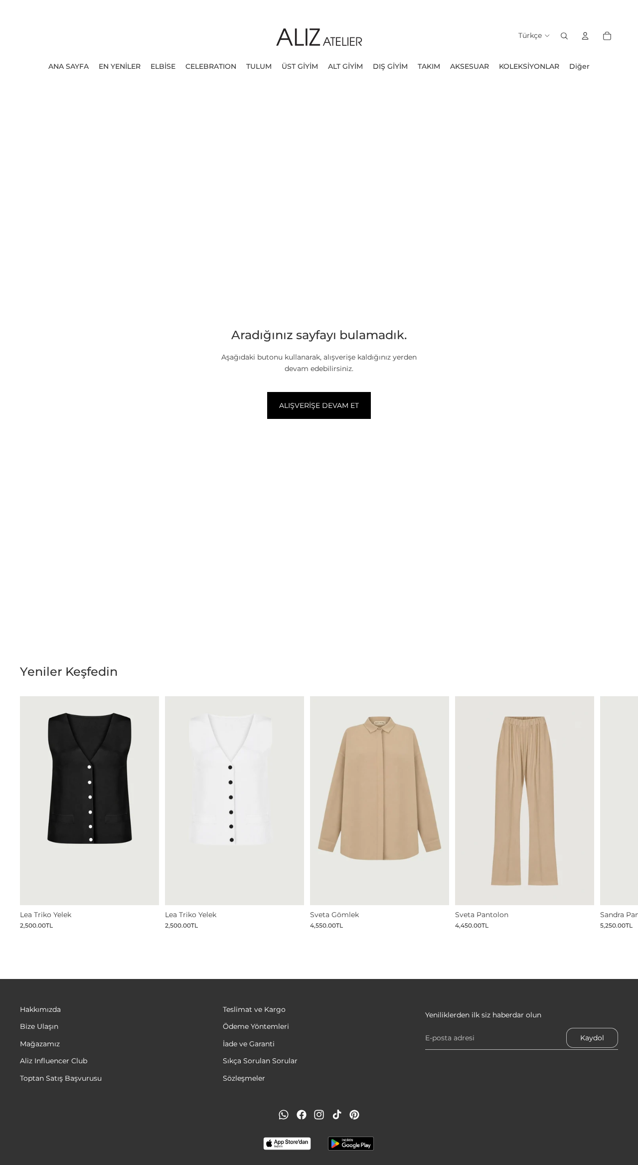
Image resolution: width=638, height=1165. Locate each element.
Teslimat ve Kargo (254, 1009)
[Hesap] (585, 36)
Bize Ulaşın (39, 1026)
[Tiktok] (337, 1115)
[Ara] (564, 36)
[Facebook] (302, 1115)
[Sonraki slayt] (607, 813)
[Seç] (144, 890)
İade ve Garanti (249, 1043)
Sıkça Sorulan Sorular (260, 1060)
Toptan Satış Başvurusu (61, 1078)
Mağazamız (40, 1043)
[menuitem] (579, 66)
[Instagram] (319, 1115)
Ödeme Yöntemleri (256, 1026)
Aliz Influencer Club (53, 1060)
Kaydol (592, 1037)
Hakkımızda (40, 1009)
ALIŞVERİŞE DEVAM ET (319, 405)
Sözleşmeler (244, 1078)
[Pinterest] (354, 1115)
